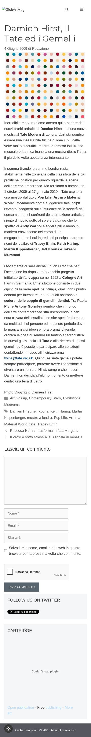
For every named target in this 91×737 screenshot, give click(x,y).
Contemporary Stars (45, 398)
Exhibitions (71, 398)
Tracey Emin (47, 424)
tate (32, 424)
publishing (53, 707)
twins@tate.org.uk (18, 358)
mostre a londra (39, 418)
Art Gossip (18, 398)
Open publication (20, 707)
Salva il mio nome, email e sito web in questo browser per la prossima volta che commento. (45, 551)
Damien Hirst (20, 411)
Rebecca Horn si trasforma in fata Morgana (44, 431)
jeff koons (40, 411)
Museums (12, 405)
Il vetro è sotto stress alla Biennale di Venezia (46, 437)
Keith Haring (60, 411)
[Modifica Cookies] (8, 728)
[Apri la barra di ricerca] (66, 9)
